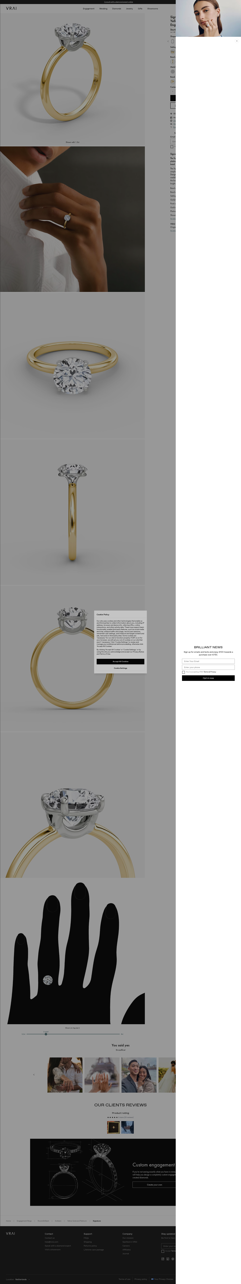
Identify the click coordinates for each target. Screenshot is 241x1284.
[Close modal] (120, 642)
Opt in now (208, 678)
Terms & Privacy (210, 672)
